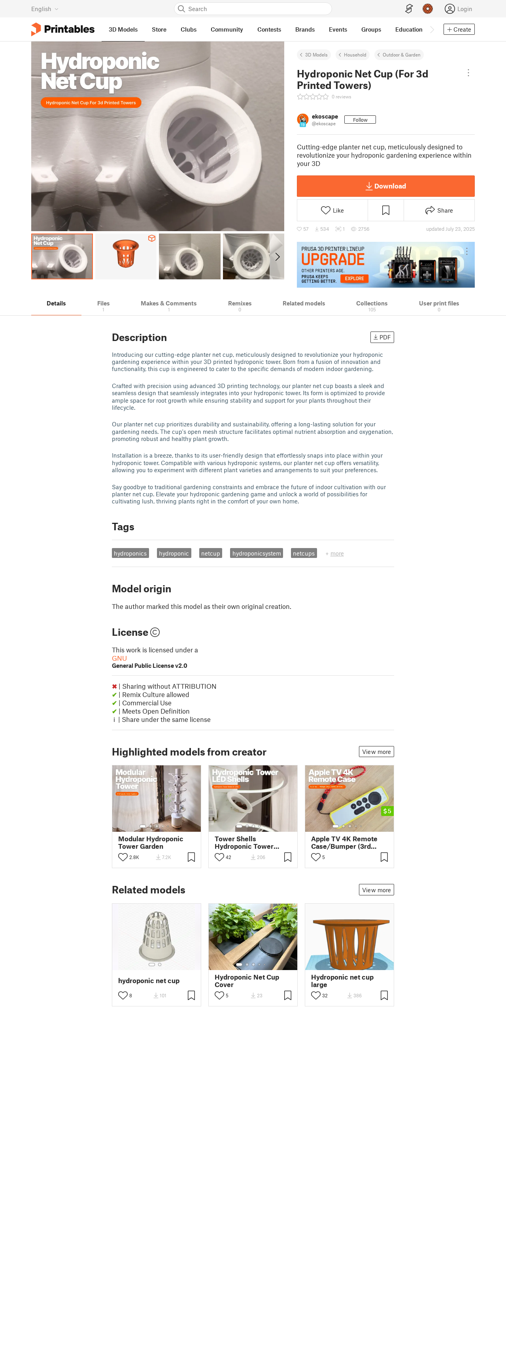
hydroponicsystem (256, 553)
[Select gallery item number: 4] (163, 826)
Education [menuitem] (409, 29)
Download (390, 186)
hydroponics (130, 553)
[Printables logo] (62, 29)
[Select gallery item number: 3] (157, 826)
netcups (304, 553)
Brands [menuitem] (305, 29)
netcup (210, 553)
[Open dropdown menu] (468, 72)
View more (376, 751)
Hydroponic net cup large (342, 980)
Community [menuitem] (227, 29)
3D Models (316, 54)
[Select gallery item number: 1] (143, 826)
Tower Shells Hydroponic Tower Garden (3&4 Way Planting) (244, 842)
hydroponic (174, 553)
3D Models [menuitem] (123, 29)
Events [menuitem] (338, 29)
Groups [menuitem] (371, 29)
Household (355, 54)
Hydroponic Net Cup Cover (247, 980)
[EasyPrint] (409, 9)
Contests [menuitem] (269, 29)
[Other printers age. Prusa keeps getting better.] (386, 265)
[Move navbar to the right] (432, 29)
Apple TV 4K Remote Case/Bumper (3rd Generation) (344, 842)
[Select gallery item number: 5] (168, 826)
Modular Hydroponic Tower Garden (150, 842)
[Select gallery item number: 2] (150, 826)
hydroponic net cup (148, 980)
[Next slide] (277, 256)
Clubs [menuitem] (188, 29)
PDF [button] (385, 337)
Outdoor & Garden (402, 54)
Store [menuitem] (159, 29)
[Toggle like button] (123, 857)
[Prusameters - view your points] (428, 9)
